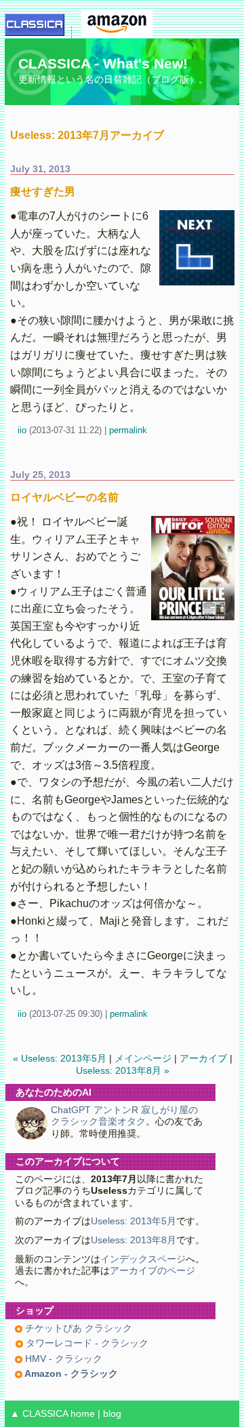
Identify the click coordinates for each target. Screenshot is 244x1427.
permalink (128, 430)
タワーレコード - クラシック (85, 1343)
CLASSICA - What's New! (103, 63)
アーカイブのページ (152, 1271)
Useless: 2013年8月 (133, 1240)
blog (112, 1414)
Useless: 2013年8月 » (122, 1071)
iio (22, 430)
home (82, 1414)
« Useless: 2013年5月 (59, 1058)
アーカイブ (203, 1058)
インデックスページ (143, 1259)
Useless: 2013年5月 (133, 1221)
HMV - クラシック (62, 1359)
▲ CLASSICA (39, 1414)
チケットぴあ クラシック (77, 1328)
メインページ (143, 1058)
